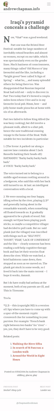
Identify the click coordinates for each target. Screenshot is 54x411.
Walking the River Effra (27, 343)
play (35, 375)
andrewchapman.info (21, 9)
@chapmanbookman (27, 403)
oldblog (21, 375)
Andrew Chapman (38, 371)
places (29, 375)
